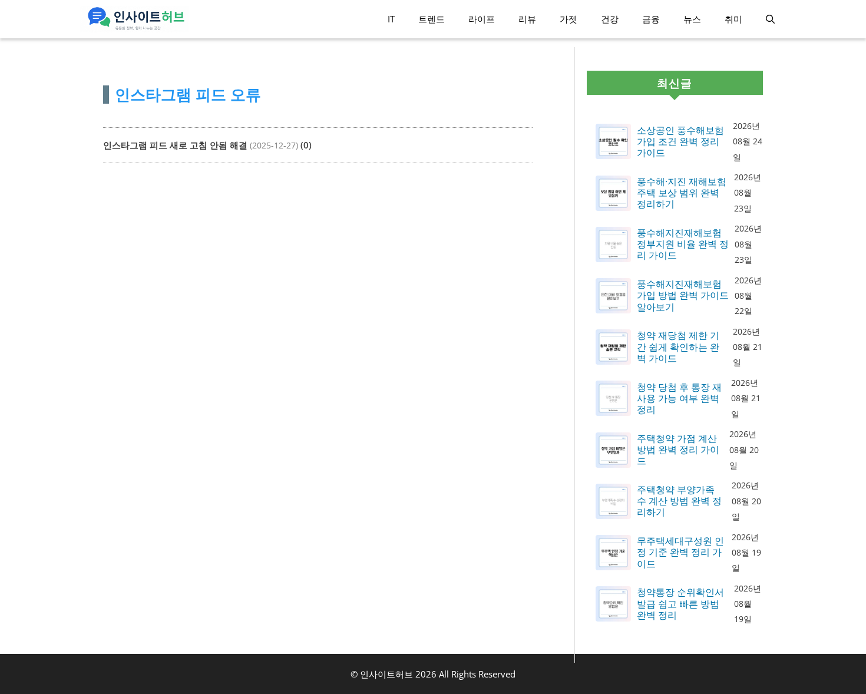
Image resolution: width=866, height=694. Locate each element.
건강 (610, 19)
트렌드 (431, 19)
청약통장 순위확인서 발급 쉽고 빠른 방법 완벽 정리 (680, 604)
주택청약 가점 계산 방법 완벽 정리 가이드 (678, 450)
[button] (770, 19)
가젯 (568, 19)
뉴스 (692, 19)
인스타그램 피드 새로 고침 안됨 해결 (175, 145)
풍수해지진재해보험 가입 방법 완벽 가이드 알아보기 (683, 296)
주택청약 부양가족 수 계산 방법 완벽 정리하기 (679, 501)
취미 (733, 19)
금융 (651, 19)
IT (391, 19)
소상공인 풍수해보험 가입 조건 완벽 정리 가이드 (680, 142)
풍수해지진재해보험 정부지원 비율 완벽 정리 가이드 (683, 244)
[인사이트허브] (134, 19)
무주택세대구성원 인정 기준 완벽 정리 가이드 (680, 553)
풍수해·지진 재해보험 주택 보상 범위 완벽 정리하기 (681, 193)
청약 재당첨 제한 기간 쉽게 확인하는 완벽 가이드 (678, 347)
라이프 (481, 19)
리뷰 (527, 19)
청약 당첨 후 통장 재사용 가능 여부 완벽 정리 (679, 399)
